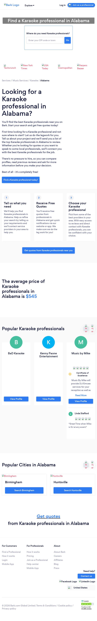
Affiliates (58, 560)
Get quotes (48, 516)
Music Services (20, 80)
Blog (56, 564)
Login (4, 560)
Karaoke (34, 80)
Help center (33, 564)
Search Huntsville (73, 490)
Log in (62, 5)
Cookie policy (65, 605)
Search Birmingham (24, 490)
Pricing (30, 556)
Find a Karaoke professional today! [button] (21, 179)
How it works (8, 556)
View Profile (16, 398)
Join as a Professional (37, 560)
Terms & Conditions (46, 605)
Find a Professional (11, 551)
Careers (58, 556)
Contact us (86, 576)
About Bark (59, 551)
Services (6, 80)
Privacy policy (9, 608)
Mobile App (8, 564)
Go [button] (67, 40)
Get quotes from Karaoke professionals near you (48, 250)
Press (56, 568)
